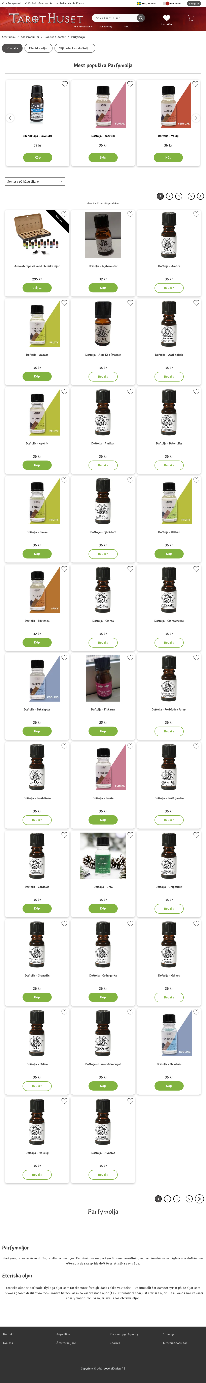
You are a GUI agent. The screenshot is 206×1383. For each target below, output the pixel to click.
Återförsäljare (66, 1343)
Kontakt (8, 1334)
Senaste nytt (106, 26)
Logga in (194, 3)
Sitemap (168, 1334)
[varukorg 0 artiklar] (191, 18)
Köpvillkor (63, 1334)
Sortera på (23, 181)
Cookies (115, 1343)
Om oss (8, 1343)
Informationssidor (175, 1343)
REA (126, 26)
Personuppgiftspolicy (124, 1334)
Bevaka (169, 287)
